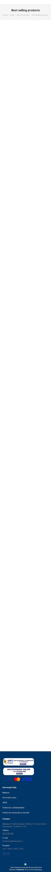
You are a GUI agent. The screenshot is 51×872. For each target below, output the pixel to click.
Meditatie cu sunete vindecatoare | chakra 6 (25, 619)
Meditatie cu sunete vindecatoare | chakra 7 (25, 320)
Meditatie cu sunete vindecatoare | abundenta (25, 140)
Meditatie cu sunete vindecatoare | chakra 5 (25, 678)
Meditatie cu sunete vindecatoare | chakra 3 (25, 199)
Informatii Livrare (9, 798)
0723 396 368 (7, 833)
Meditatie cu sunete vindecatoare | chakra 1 (25, 737)
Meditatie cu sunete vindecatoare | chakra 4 (25, 560)
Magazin (5, 792)
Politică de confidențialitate (13, 808)
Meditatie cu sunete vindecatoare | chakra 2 (25, 379)
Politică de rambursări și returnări (15, 813)
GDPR (4, 803)
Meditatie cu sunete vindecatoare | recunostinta (25, 438)
